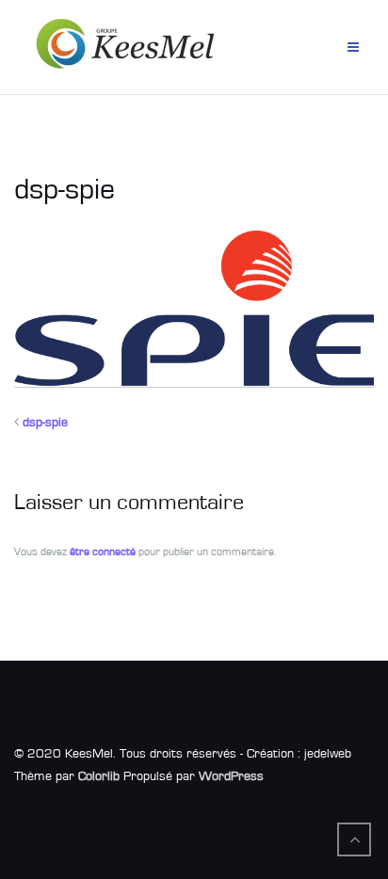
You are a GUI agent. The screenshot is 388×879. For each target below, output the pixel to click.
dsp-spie (45, 422)
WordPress (231, 776)
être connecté (103, 551)
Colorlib (99, 776)
